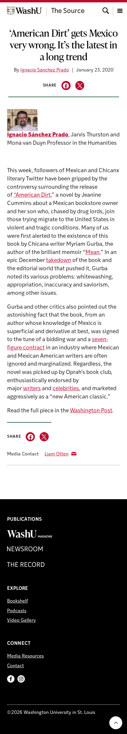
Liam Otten (57, 454)
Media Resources (25, 656)
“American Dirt (32, 195)
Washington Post (91, 411)
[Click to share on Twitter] (79, 85)
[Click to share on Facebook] (66, 85)
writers (32, 389)
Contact (15, 666)
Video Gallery (21, 620)
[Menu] (120, 10)
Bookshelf (17, 601)
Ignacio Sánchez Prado (44, 70)
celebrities (66, 389)
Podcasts (16, 611)
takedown (58, 260)
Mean (92, 252)
